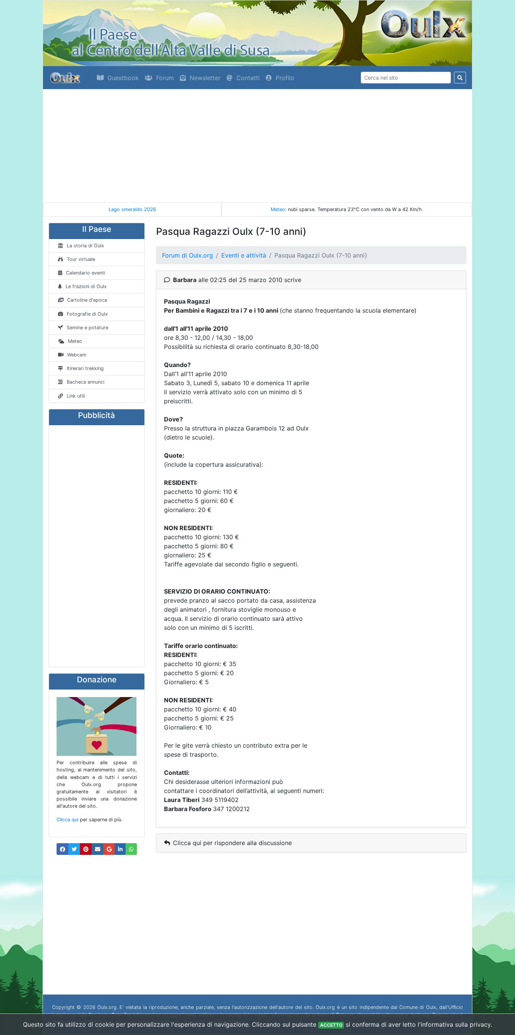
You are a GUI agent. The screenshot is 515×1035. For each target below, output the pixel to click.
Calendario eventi (85, 273)
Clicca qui (67, 819)
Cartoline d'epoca (87, 300)
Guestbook (123, 78)
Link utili (76, 396)
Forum (165, 78)
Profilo (285, 78)
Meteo (278, 209)
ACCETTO (331, 1025)
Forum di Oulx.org (187, 255)
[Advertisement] (257, 146)
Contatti (248, 78)
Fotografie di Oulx (87, 314)
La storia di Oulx (85, 245)
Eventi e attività (243, 255)
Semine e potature (87, 327)
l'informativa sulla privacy (454, 1024)
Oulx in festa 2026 (133, 209)
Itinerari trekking (85, 368)
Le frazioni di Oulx (86, 286)
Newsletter (205, 78)
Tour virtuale (81, 259)
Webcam (76, 355)
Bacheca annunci (85, 382)
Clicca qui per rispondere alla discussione (232, 843)
